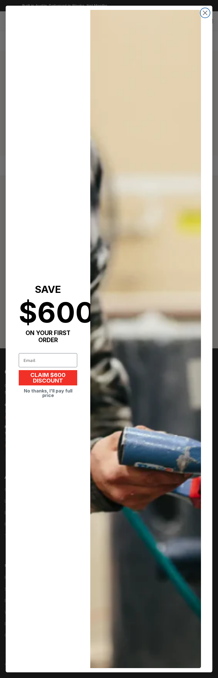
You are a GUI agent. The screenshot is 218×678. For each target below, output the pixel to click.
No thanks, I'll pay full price (48, 393)
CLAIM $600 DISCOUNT (48, 378)
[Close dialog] (205, 13)
